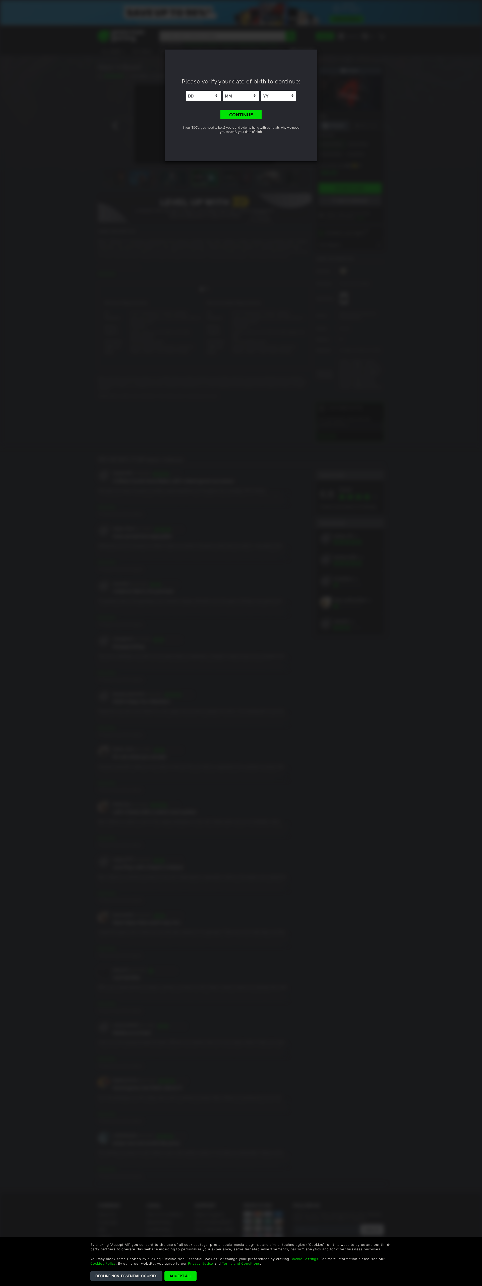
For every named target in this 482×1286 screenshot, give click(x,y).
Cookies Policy (103, 1263)
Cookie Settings (304, 1259)
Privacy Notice (200, 1263)
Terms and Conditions (241, 1263)
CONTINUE (241, 114)
